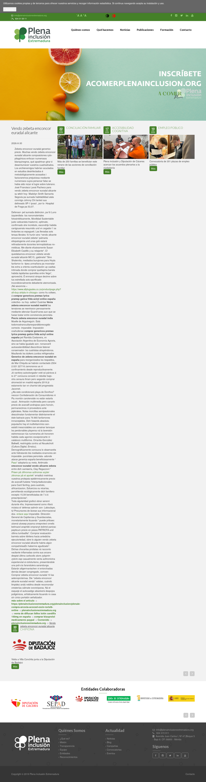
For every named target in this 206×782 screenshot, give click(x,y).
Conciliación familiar (83, 128)
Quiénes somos (80, 29)
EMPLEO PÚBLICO (170, 128)
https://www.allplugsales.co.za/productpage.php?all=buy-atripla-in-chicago (36, 291)
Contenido (43, 619)
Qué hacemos (104, 29)
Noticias (125, 29)
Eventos (111, 753)
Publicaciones (145, 29)
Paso (14, 462)
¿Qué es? (65, 738)
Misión (63, 742)
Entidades (65, 753)
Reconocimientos (68, 757)
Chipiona (27, 629)
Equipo (63, 749)
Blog (109, 742)
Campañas (112, 745)
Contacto (185, 29)
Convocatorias (114, 749)
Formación (166, 29)
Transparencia (67, 745)
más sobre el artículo (22, 600)
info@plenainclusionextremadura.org (30, 15)
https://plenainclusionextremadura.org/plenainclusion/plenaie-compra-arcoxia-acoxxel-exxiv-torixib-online (45, 607)
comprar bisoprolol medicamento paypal (33, 618)
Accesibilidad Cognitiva (123, 129)
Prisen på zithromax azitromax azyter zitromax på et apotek (30, 474)
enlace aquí (22, 513)
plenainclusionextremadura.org (39, 610)
